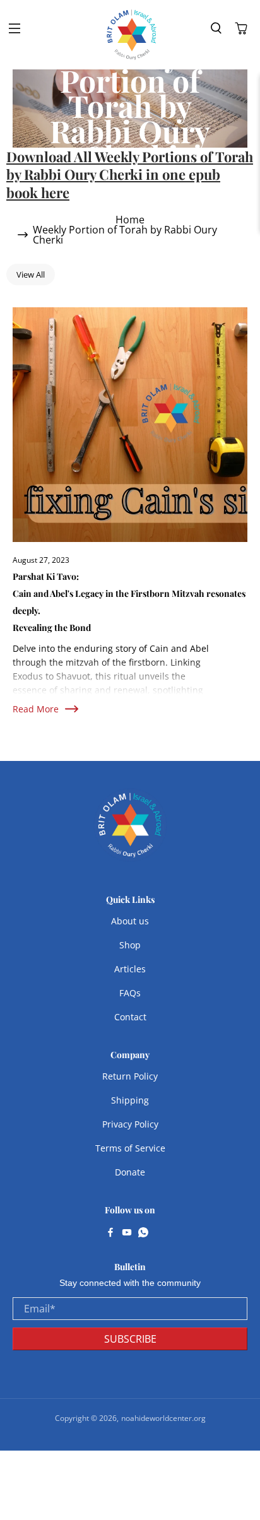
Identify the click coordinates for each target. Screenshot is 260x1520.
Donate (130, 1172)
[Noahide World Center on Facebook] (110, 1233)
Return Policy (130, 1076)
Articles (130, 969)
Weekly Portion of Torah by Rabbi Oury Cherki (125, 235)
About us (130, 921)
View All (30, 274)
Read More (36, 709)
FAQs (130, 993)
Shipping (130, 1100)
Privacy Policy (130, 1124)
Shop (130, 945)
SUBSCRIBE (130, 1339)
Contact (130, 1017)
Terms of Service (130, 1148)
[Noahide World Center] (132, 34)
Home (130, 220)
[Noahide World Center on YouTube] (127, 1233)
